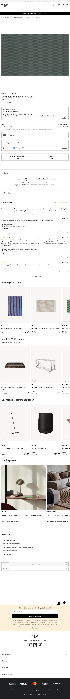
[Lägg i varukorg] (28, 332)
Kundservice (6, 654)
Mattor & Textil (5, 17)
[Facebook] (29, 645)
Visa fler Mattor (7, 554)
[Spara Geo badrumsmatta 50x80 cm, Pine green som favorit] (67, 564)
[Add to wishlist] (24, 332)
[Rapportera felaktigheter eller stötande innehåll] (67, 231)
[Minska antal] (2, 564)
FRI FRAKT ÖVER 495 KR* (36, 1)
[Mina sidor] (54, 5)
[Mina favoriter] (59, 5)
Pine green (6, 569)
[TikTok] (40, 645)
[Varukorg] (63, 5)
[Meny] (67, 5)
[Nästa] (67, 55)
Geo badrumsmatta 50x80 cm (33, 17)
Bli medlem (64, 117)
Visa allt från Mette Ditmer (10, 342)
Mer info (64, 148)
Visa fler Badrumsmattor (10, 550)
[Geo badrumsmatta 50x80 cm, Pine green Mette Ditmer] (35, 54)
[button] (6, 103)
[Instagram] (35, 645)
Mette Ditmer (5, 94)
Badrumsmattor (19, 17)
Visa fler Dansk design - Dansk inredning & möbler (18, 547)
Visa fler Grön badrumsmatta (11, 543)
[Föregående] (3, 55)
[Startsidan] (4, 5)
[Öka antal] (8, 564)
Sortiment (5, 661)
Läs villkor (35, 628)
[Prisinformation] (9, 124)
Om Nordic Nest (7, 674)
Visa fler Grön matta (9, 540)
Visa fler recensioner (35, 276)
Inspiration (5, 668)
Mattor (12, 17)
